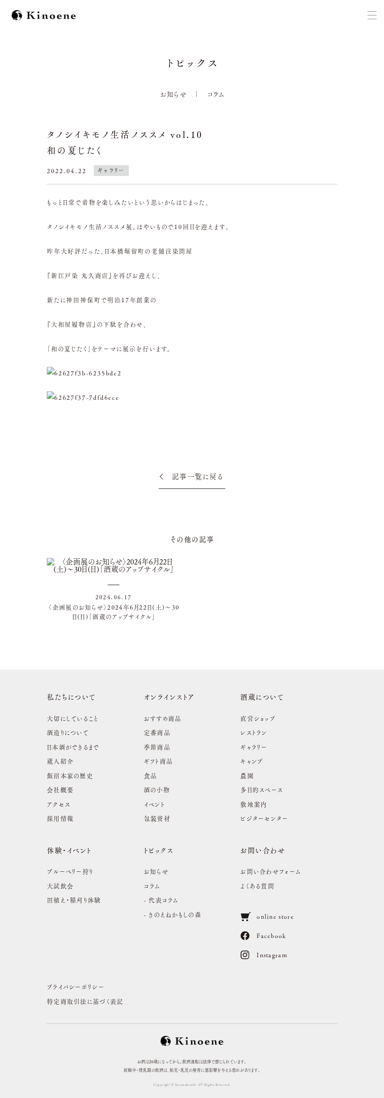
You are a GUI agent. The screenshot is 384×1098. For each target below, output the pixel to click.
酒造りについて (68, 732)
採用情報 (60, 818)
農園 (247, 775)
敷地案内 (253, 804)
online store (275, 916)
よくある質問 (257, 886)
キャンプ (251, 761)
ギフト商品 (158, 761)
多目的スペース (261, 789)
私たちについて (71, 696)
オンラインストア (169, 696)
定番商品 (157, 732)
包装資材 (157, 818)
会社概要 (60, 789)
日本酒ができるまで (73, 747)
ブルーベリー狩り (70, 871)
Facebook (271, 935)
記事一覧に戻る (198, 476)
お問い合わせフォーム (270, 871)
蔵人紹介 (60, 761)
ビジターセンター (264, 818)
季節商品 (157, 747)
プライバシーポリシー (75, 986)
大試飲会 (60, 886)
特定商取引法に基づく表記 (85, 1001)
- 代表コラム (161, 900)
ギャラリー (253, 747)
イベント (154, 804)
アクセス (58, 804)
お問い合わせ (262, 850)
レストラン (253, 732)
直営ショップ (257, 718)
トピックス (159, 850)
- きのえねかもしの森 (172, 914)
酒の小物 (157, 789)
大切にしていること (73, 718)
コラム (216, 93)
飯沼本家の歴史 (70, 775)
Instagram (272, 955)
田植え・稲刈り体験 (74, 900)
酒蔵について (262, 696)
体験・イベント (69, 850)
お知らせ (173, 93)
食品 (150, 775)
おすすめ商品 (163, 718)
